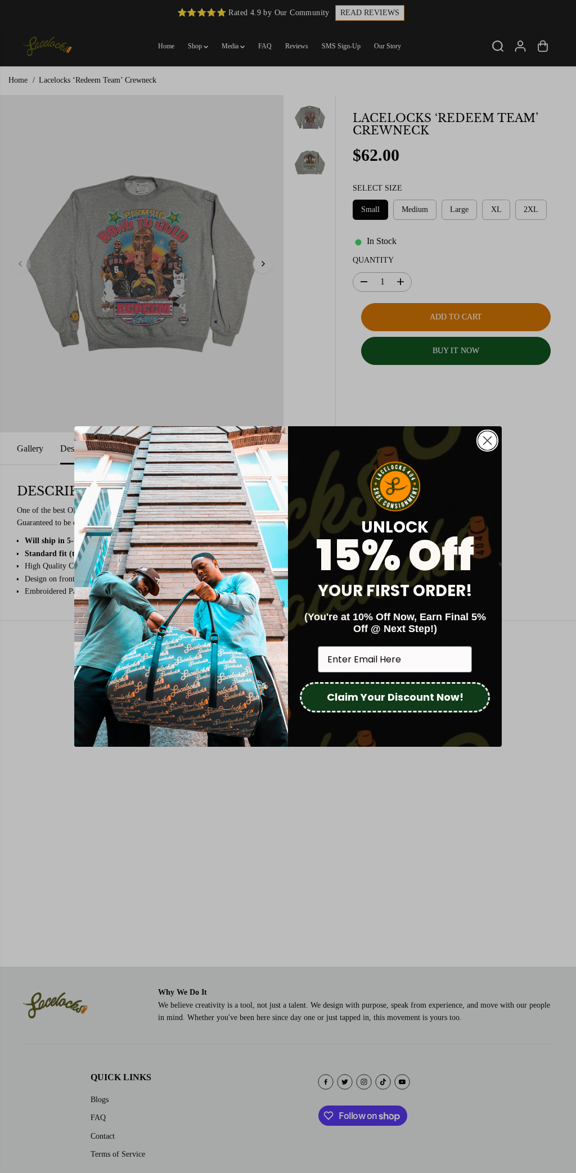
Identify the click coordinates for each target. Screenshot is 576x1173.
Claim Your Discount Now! (395, 697)
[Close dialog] (487, 440)
